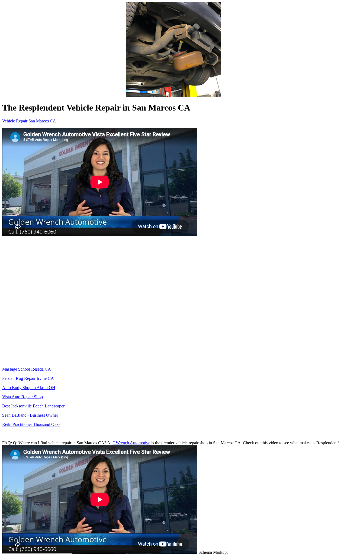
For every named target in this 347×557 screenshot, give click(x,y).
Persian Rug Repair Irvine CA (28, 378)
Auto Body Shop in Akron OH (28, 387)
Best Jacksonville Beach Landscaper (33, 406)
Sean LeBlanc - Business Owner (30, 415)
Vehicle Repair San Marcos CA (29, 121)
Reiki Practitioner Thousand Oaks (31, 424)
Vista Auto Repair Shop (22, 396)
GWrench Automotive (131, 443)
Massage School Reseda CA (26, 369)
